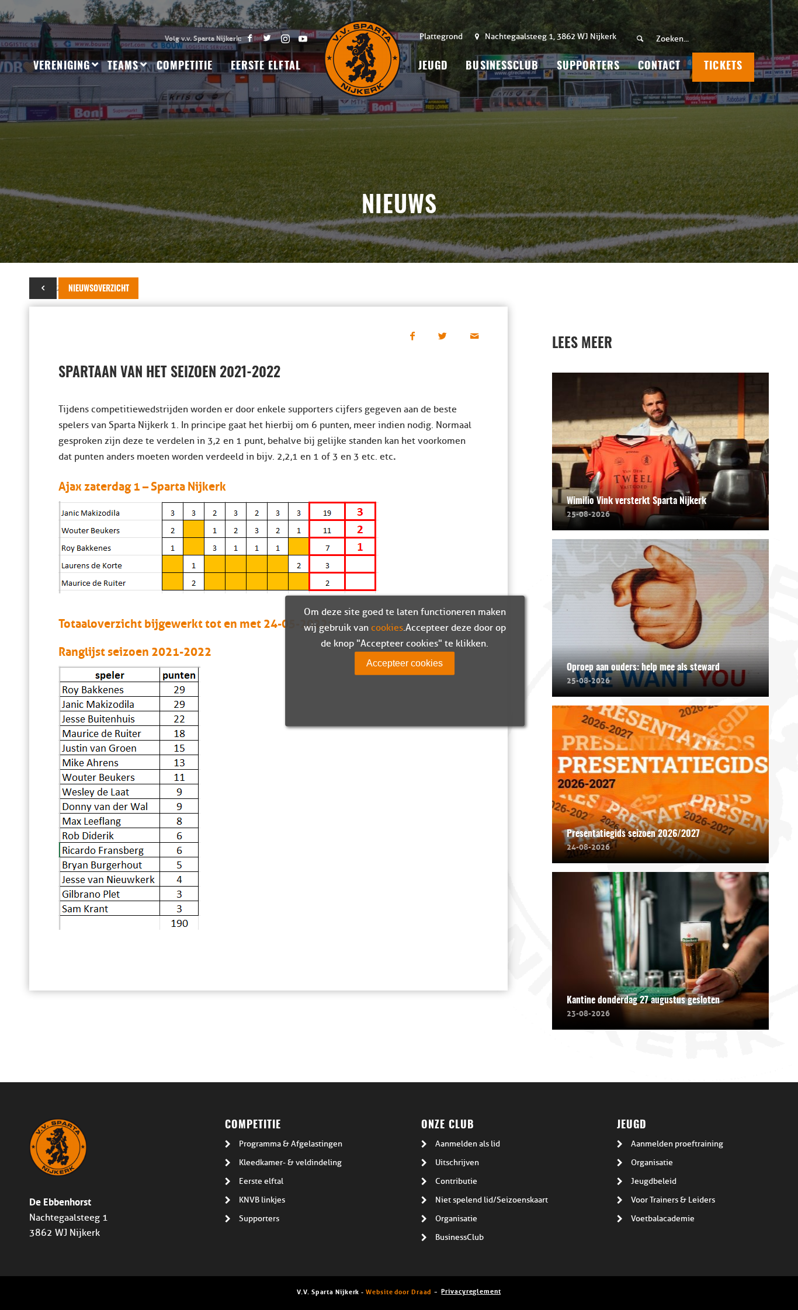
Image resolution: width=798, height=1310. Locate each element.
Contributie (456, 1181)
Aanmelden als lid (467, 1144)
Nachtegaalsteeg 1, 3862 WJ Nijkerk (550, 36)
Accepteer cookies (404, 663)
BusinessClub (459, 1237)
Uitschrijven (457, 1162)
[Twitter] (267, 38)
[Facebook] (249, 38)
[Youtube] (302, 38)
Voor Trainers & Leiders (673, 1200)
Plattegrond (441, 36)
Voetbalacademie (663, 1219)
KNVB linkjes (262, 1200)
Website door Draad (398, 1291)
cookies (387, 627)
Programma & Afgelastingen (290, 1144)
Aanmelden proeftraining (677, 1144)
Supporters (259, 1219)
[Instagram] (284, 38)
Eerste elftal (261, 1181)
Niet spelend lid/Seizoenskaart (491, 1200)
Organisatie (456, 1219)
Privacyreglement (471, 1290)
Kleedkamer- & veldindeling (290, 1162)
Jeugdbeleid (653, 1181)
